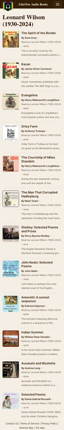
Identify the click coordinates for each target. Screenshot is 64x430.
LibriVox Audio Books (33, 4)
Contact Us (12, 423)
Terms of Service (29, 423)
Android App (26, 427)
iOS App (40, 427)
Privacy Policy (49, 423)
